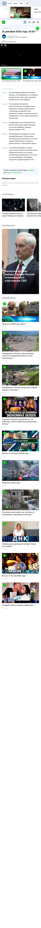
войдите (31, 170)
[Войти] (34, 22)
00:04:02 (5, 104)
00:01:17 (4, 92)
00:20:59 (5, 148)
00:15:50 (4, 134)
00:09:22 (5, 122)
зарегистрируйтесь (14, 172)
